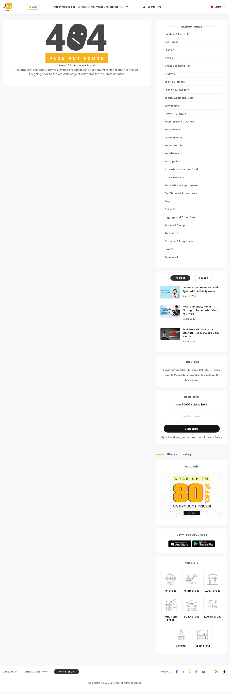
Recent (203, 278)
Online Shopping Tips (64, 6)
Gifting (169, 58)
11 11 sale (203, 370)
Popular (180, 278)
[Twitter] (183, 671)
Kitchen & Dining (175, 225)
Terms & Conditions (35, 671)
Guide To (170, 209)
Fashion (169, 50)
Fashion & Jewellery (177, 89)
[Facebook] (176, 671)
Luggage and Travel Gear (180, 217)
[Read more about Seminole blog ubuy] (8, 7)
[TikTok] (224, 671)
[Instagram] (197, 671)
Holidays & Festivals (177, 34)
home (90, 74)
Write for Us (66, 671)
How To (169, 249)
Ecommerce (172, 105)
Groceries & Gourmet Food (181, 169)
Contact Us (10, 671)
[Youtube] (203, 671)
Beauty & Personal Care (179, 97)
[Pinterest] (190, 671)
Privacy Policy (213, 437)
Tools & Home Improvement (182, 185)
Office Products (174, 177)
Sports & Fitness (175, 82)
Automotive (172, 233)
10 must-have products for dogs (180, 370)
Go (143, 7)
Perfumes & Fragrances (179, 241)
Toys (167, 201)
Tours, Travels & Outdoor (180, 121)
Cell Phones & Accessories (104, 6)
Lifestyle (170, 74)
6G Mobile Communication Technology (192, 375)
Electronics (83, 6)
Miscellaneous (173, 137)
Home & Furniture (175, 113)
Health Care (172, 153)
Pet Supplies (172, 161)
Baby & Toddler (174, 145)
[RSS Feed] (216, 671)
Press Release (173, 129)
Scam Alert (171, 257)
